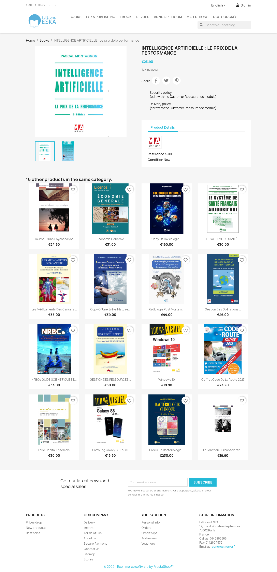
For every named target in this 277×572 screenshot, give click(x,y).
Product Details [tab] (163, 127)
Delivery (89, 522)
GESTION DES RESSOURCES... (110, 379)
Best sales (33, 533)
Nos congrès (225, 17)
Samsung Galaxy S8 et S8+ (110, 450)
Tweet (166, 80)
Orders (146, 528)
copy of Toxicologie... (166, 239)
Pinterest (177, 80)
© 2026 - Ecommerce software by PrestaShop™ (139, 566)
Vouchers (148, 543)
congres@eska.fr (224, 546)
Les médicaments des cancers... (54, 309)
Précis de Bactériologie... (166, 450)
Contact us (91, 549)
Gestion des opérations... (223, 309)
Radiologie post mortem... (166, 309)
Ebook (126, 17)
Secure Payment (95, 543)
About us (90, 538)
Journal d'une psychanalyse (54, 239)
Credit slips (149, 533)
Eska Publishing (100, 17)
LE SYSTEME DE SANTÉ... (223, 239)
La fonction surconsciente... (223, 450)
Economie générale (110, 239)
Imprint (88, 528)
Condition (155, 160)
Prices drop (34, 522)
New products (36, 528)
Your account (155, 515)
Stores (88, 559)
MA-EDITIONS (197, 17)
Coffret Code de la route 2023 (223, 379)
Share (156, 80)
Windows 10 (166, 379)
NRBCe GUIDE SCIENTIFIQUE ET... (54, 379)
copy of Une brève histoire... (110, 309)
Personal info (151, 522)
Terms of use (93, 533)
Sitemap (89, 554)
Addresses (149, 538)
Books (76, 17)
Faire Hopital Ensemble (54, 450)
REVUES (142, 17)
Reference (156, 154)
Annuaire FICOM (168, 17)
